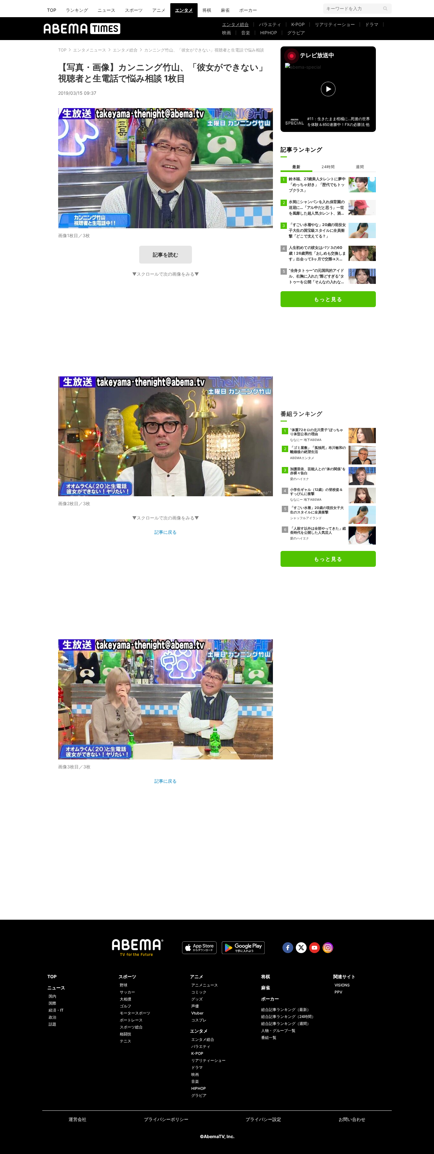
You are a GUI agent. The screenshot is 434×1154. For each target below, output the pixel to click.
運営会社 (77, 1119)
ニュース (106, 10)
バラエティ (270, 24)
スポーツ (134, 10)
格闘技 (125, 1034)
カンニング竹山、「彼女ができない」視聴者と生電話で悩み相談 (204, 49)
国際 (52, 1003)
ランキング (77, 10)
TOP (51, 10)
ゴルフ (125, 1006)
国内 (52, 996)
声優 (195, 1006)
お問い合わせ (352, 1119)
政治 (52, 1017)
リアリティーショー (335, 24)
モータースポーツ (135, 1013)
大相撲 (125, 999)
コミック (199, 992)
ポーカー (248, 10)
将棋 (206, 10)
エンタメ (184, 10)
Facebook (287, 947)
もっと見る (328, 299)
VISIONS (342, 985)
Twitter (301, 947)
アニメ (159, 10)
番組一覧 (268, 1037)
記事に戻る (165, 532)
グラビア (296, 32)
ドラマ (371, 24)
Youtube (314, 947)
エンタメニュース (89, 49)
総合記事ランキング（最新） (286, 1009)
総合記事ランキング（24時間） (288, 1016)
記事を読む (165, 254)
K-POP (298, 24)
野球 (123, 985)
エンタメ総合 (235, 24)
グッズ (197, 999)
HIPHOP (268, 32)
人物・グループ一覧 (278, 1030)
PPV (338, 992)
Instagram (327, 947)
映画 (226, 32)
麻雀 (225, 10)
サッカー (127, 992)
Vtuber (197, 1013)
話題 (52, 1024)
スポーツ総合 (131, 1027)
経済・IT (56, 1010)
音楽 (245, 32)
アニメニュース (204, 985)
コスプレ (199, 1020)
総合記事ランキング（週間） (286, 1023)
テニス (125, 1041)
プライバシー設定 (263, 1119)
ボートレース (131, 1020)
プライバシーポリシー (166, 1119)
